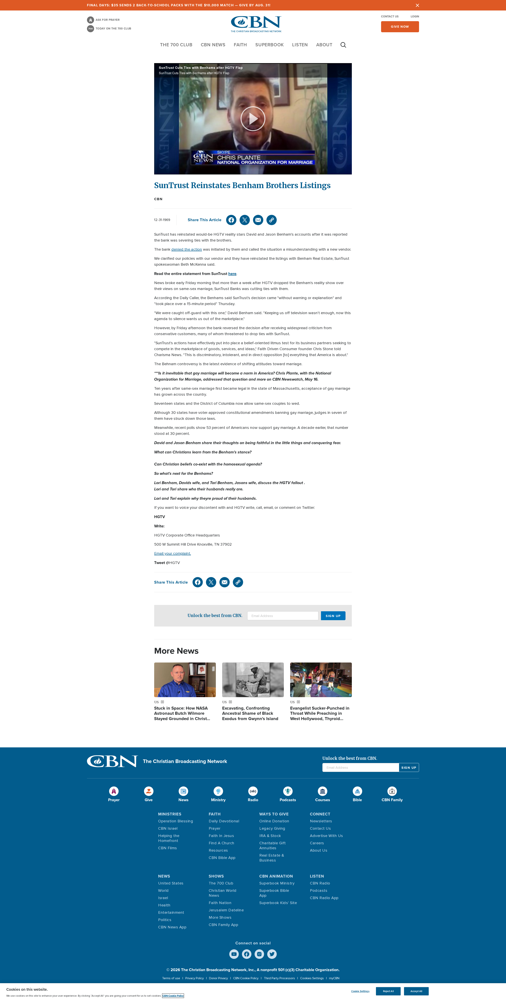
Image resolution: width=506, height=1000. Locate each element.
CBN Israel (167, 828)
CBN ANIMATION (276, 876)
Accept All (416, 991)
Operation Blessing (175, 821)
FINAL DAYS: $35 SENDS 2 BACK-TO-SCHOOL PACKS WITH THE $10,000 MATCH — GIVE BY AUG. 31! (179, 5)
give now (400, 26)
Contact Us (389, 16)
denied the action (186, 249)
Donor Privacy (218, 978)
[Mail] (258, 220)
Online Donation (274, 821)
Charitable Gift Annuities (272, 845)
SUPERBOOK (269, 44)
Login (415, 16)
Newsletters (321, 821)
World (163, 890)
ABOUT (324, 44)
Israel (163, 898)
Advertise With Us (326, 835)
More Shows (220, 917)
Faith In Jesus (221, 835)
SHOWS (216, 876)
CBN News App (172, 927)
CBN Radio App (324, 898)
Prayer (214, 828)
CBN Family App (223, 924)
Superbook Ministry (277, 883)
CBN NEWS (213, 44)
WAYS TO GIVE (274, 814)
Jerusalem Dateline (226, 910)
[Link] (271, 220)
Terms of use (171, 978)
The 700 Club (176, 44)
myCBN (334, 978)
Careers (317, 843)
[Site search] (343, 47)
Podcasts (318, 890)
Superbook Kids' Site (278, 902)
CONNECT (320, 814)
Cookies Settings (312, 978)
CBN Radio (320, 883)
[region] (253, 991)
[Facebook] (231, 220)
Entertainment (171, 912)
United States (171, 883)
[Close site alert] (417, 5)
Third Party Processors (279, 978)
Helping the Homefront (168, 838)
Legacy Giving (272, 828)
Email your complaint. (172, 553)
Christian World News (223, 893)
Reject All (388, 991)
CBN (158, 199)
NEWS (164, 876)
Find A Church (221, 843)
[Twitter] (245, 220)
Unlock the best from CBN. (215, 615)
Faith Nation (220, 902)
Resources (218, 850)
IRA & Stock (270, 835)
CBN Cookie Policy (246, 978)
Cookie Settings (360, 991)
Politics (164, 920)
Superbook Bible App (274, 893)
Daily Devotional (224, 821)
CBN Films (167, 848)
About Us (318, 850)
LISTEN (300, 44)
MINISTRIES (169, 814)
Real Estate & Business (271, 858)
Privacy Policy (194, 978)
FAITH (240, 44)
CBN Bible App (222, 857)
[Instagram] (259, 954)
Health (164, 905)
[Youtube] (234, 954)
